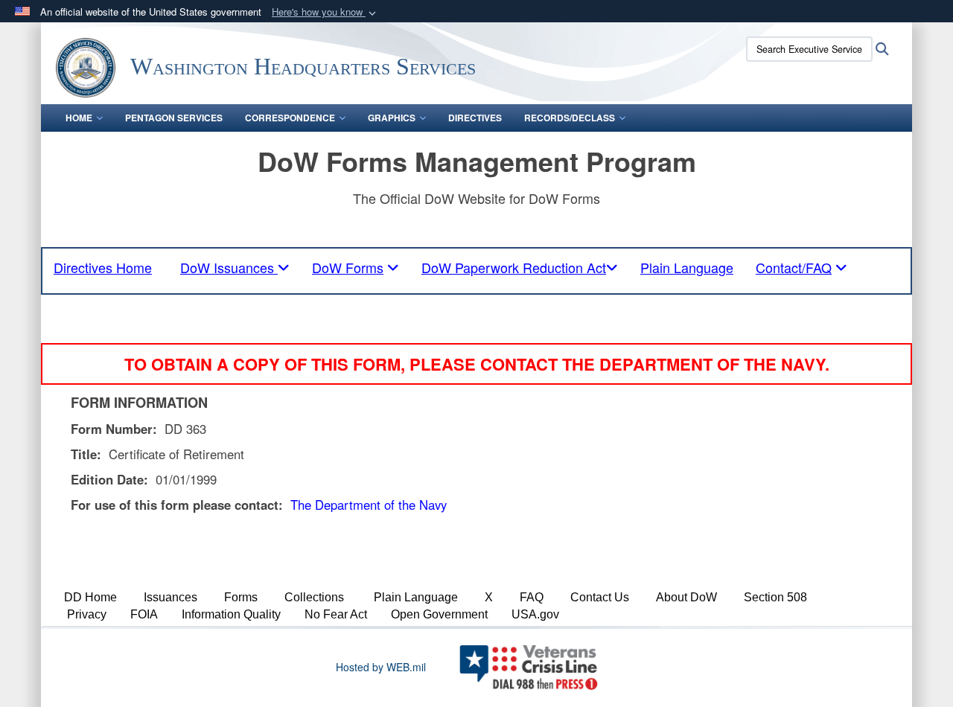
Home (79, 117)
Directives (475, 117)
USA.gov (535, 614)
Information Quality (231, 614)
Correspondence (290, 117)
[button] (325, 12)
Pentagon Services (174, 117)
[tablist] (235, 267)
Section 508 (775, 597)
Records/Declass (569, 117)
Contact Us (599, 597)
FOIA (144, 614)
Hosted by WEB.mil (381, 666)
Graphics (391, 117)
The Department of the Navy (368, 505)
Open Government (439, 614)
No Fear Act (336, 614)
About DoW (686, 597)
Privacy (86, 614)
